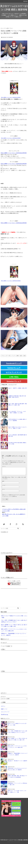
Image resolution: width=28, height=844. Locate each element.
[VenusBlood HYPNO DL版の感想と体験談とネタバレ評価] (4, 442)
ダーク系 (8, 355)
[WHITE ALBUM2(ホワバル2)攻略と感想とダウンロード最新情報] (4, 419)
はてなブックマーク (14, 372)
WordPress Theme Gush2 (14, 841)
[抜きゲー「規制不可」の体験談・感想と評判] (4, 388)
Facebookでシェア (14, 363)
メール (3, 485)
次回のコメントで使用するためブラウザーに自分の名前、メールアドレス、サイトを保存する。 (14, 495)
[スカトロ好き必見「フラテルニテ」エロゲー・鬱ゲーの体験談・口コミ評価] (4, 411)
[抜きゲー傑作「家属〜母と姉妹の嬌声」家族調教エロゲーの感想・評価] (4, 403)
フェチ (13, 355)
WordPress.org (4, 714)
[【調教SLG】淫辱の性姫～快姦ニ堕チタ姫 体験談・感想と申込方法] (4, 395)
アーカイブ (3, 646)
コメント (4, 466)
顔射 (25, 355)
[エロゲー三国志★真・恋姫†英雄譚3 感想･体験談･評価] (4, 434)
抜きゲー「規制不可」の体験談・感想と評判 (18, 388)
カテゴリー (3, 696)
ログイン (3, 706)
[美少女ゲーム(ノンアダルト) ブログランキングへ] (14, 582)
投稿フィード (4, 709)
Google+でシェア (14, 381)
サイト (3, 489)
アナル (2, 355)
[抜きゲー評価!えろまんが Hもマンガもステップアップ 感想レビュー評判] (4, 427)
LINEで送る (14, 377)
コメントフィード (5, 711)
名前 (3, 481)
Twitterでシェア (14, 368)
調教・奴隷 (19, 355)
